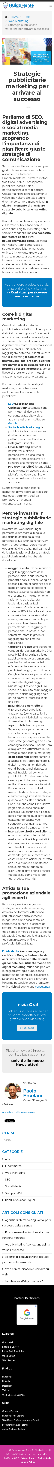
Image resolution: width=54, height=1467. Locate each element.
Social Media (12, 1186)
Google (13, 423)
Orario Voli (7, 1342)
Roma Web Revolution (13, 1351)
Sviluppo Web (13, 1193)
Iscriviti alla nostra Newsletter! (27, 1062)
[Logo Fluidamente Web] (18, 6)
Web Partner (8, 1360)
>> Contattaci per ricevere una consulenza (27, 294)
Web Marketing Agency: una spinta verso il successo (26, 1247)
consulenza (42, 986)
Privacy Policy (28, 1458)
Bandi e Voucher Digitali (19, 1200)
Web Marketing (18, 21)
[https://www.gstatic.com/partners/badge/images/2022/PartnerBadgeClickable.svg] (27, 1315)
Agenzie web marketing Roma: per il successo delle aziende (26, 1222)
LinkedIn (6, 1381)
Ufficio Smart (8, 1356)
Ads (7, 1159)
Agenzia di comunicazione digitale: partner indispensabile (25, 1259)
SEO (11, 403)
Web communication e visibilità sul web (25, 1271)
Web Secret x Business (14, 1395)
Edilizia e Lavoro (10, 1347)
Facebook (7, 1377)
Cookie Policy (28, 1462)
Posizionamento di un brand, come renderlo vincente (26, 1235)
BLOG (26, 17)
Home (15, 17)
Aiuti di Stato (44, 1458)
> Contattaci (27, 1027)
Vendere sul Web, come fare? (23, 1281)
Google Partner (10, 1411)
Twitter (6, 1390)
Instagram (7, 1386)
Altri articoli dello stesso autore (18, 1112)
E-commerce (13, 1165)
